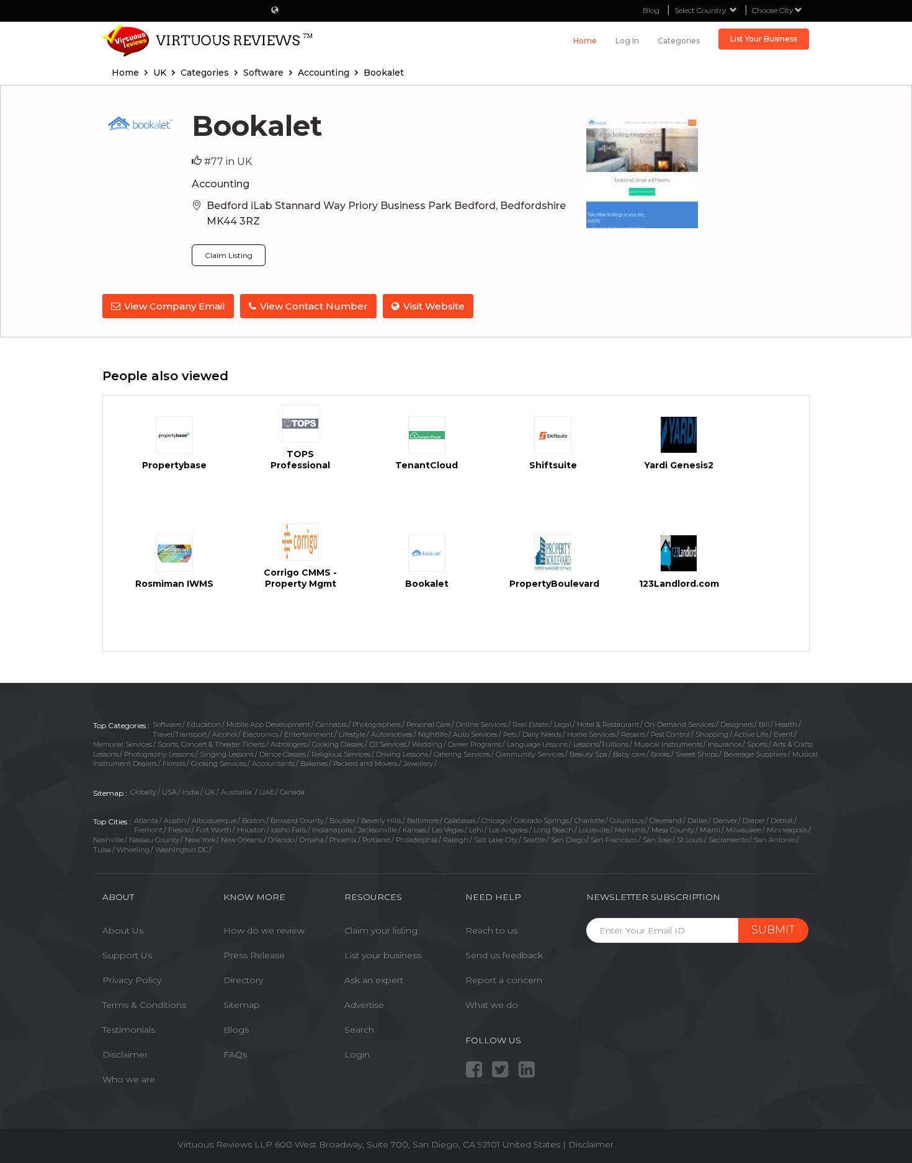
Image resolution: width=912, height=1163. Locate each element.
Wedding (427, 744)
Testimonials (128, 1029)
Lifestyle (352, 734)
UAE (266, 792)
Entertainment (308, 734)
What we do (491, 1004)
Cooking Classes (338, 744)
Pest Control (670, 734)
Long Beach (553, 830)
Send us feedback (504, 955)
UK (210, 792)
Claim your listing (381, 930)
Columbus (627, 820)
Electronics (261, 734)
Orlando (281, 839)
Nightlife (432, 734)
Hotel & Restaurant (608, 724)
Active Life (751, 734)
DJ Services (387, 744)
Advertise (364, 1004)
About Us (122, 930)
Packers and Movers (365, 763)
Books (660, 754)
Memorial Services (122, 744)
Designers (736, 724)
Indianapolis (332, 830)
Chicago (494, 820)
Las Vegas (447, 830)
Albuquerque (214, 820)
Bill (764, 724)
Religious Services (340, 754)
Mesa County (672, 830)
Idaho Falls (288, 830)
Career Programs (474, 744)
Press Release (254, 955)
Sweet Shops (697, 754)
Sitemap (241, 1004)
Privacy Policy (131, 980)
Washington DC (181, 849)
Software (167, 724)
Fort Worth (213, 830)
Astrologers (288, 744)
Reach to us (491, 930)
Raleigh (455, 839)
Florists (174, 763)
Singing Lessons (227, 754)
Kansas (414, 830)
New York (200, 839)
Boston (253, 820)
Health (786, 724)
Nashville (108, 839)
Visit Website (434, 306)
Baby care (629, 754)
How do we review (264, 930)
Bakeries (314, 763)
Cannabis (331, 724)
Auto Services (475, 734)
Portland (376, 839)
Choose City (773, 10)
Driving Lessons (402, 754)
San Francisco (614, 839)
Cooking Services (218, 763)
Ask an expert (373, 980)
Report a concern (503, 980)
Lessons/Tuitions (600, 744)
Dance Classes (282, 754)
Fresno (179, 830)
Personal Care (428, 724)
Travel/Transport (180, 734)
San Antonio (774, 839)
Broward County (297, 820)
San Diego (568, 839)
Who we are (128, 1079)
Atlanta (146, 820)
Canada (292, 792)
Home (585, 40)
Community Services (530, 754)
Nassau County (154, 839)
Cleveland (666, 820)
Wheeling (133, 849)
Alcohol (224, 734)
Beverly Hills (381, 820)
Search (359, 1029)
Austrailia (237, 792)
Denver (725, 820)
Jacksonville (377, 830)
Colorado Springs (541, 820)
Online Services (481, 724)
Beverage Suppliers (755, 754)
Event (783, 734)
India (190, 792)
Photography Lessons (159, 754)
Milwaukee (743, 830)
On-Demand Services (680, 724)
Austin (175, 820)
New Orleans (241, 839)
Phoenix (343, 839)
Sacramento (728, 839)
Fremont (148, 830)
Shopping (711, 734)
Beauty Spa (588, 754)
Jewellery (418, 763)
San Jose (657, 839)
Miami (710, 830)
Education (204, 724)
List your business (382, 955)
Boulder (342, 820)
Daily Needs (541, 734)
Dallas (697, 820)
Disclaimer (125, 1054)
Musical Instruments (668, 744)
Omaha (312, 839)
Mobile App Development (268, 724)
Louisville (594, 830)
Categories (679, 40)
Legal (562, 724)
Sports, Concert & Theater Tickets (211, 744)
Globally (143, 792)
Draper (754, 820)
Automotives (392, 734)
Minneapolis (787, 830)
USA (169, 792)
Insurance (724, 744)
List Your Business (763, 38)
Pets (510, 734)
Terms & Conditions (144, 1004)
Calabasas (460, 820)
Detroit (782, 820)
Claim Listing (229, 255)
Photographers (376, 724)
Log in (627, 40)
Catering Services (462, 754)
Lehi (476, 830)
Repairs (633, 734)
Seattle (534, 839)
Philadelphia (416, 839)
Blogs (236, 1029)
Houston (251, 830)
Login (357, 1054)
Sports (757, 744)
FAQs (235, 1054)
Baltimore (423, 820)
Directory (243, 980)
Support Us (127, 955)
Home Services (591, 734)
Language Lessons (537, 744)
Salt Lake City (495, 839)
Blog (651, 10)
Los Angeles (508, 830)
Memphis (630, 830)
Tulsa (102, 849)
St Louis (690, 839)
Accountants (273, 763)
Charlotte (589, 820)
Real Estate (530, 724)
